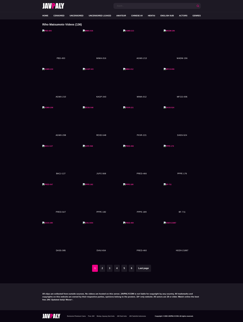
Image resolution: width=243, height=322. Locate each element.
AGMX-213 (142, 58)
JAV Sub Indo (122, 316)
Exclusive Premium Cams (76, 316)
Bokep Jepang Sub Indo (106, 316)
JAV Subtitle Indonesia (137, 316)
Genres (197, 15)
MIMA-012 (142, 97)
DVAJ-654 (101, 250)
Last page (143, 268)
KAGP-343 (101, 97)
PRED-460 (142, 250)
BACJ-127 (61, 173)
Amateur (121, 15)
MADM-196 (182, 58)
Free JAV (91, 316)
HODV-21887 (182, 250)
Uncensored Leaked (100, 15)
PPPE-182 (101, 212)
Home (45, 15)
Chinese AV (137, 15)
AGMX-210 (61, 97)
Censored (58, 15)
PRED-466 (142, 173)
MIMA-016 (101, 58)
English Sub (167, 15)
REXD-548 (101, 135)
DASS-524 (182, 135)
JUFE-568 (101, 173)
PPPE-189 (142, 212)
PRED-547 (61, 212)
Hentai (151, 15)
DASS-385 (61, 250)
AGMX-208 (61, 135)
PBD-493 (61, 58)
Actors (183, 15)
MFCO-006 (182, 97)
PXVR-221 (142, 135)
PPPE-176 (182, 173)
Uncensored (76, 15)
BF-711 (182, 212)
